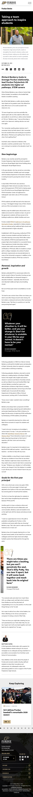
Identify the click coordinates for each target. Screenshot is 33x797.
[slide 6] (18, 728)
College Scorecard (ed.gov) (15, 790)
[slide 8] (25, 728)
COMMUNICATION (7, 777)
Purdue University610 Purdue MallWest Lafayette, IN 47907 (8, 748)
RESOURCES (6, 773)
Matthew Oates (6, 65)
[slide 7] (21, 728)
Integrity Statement (23, 789)
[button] (23, 69)
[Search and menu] (29, 3)
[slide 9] (28, 728)
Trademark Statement (16, 787)
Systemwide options (6, 758)
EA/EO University (13, 789)
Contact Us (16, 792)
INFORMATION (6, 769)
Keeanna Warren (19, 434)
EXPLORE (5, 765)
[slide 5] (14, 728)
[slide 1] (0, 728)
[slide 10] (32, 728)
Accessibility (5, 789)
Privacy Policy (26, 790)
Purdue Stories (7, 8)
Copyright (4, 785)
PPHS (12, 222)
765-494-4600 (6, 753)
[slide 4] (11, 728)
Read (6, 721)
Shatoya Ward (6, 436)
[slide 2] (4, 728)
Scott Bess (11, 434)
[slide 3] (7, 728)
